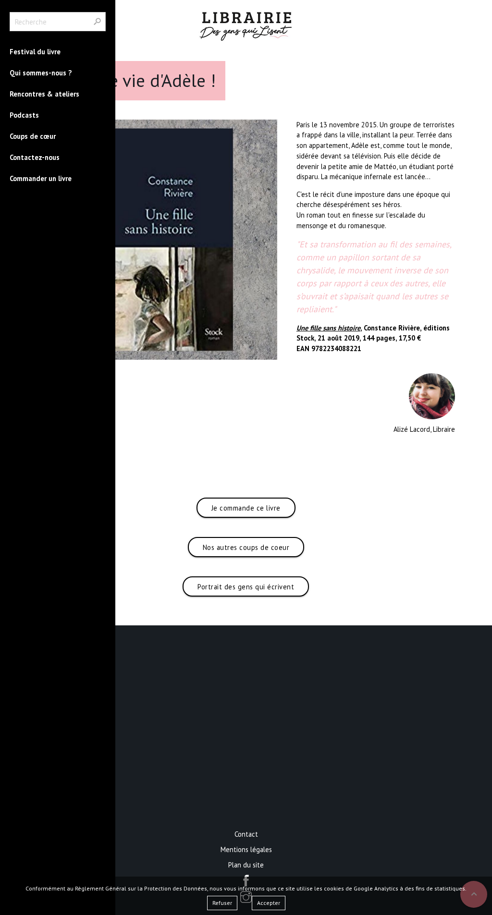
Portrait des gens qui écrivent (245, 586)
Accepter (268, 902)
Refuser (222, 902)
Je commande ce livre (246, 507)
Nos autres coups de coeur (246, 547)
